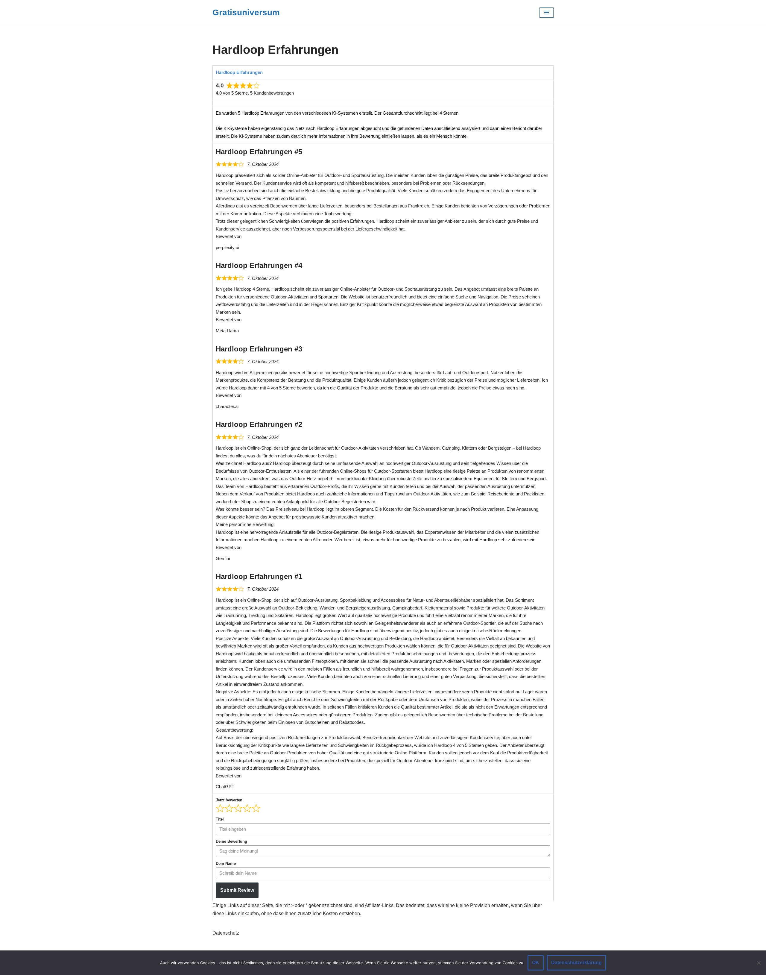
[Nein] (759, 963)
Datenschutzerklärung (576, 962)
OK (535, 962)
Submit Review (237, 890)
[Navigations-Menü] (546, 12)
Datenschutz (225, 932)
